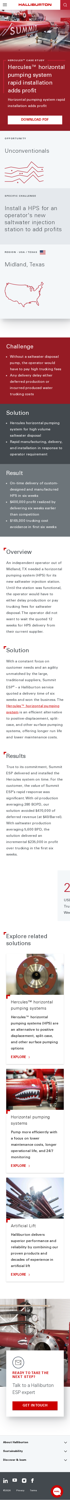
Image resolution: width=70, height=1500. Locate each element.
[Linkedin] (5, 1481)
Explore (19, 1057)
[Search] (65, 5)
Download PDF (35, 120)
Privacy (20, 1490)
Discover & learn (14, 1460)
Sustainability (13, 1451)
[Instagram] (24, 1481)
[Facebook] (33, 1481)
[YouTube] (15, 1481)
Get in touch (35, 1405)
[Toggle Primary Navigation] (5, 5)
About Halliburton (15, 1442)
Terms (33, 1490)
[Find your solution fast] (57, 1491)
